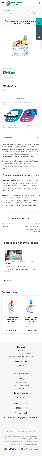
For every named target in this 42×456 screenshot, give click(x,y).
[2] (6, 69)
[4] (9, 69)
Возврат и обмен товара (21, 385)
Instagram (20, 398)
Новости (21, 365)
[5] (11, 69)
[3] (7, 69)
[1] (4, 69)
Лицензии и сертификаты (21, 353)
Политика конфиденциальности (21, 356)
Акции (21, 368)
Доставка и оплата (21, 382)
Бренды (21, 371)
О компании (21, 351)
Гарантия (21, 388)
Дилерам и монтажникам (21, 374)
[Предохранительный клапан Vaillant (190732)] (21, 45)
